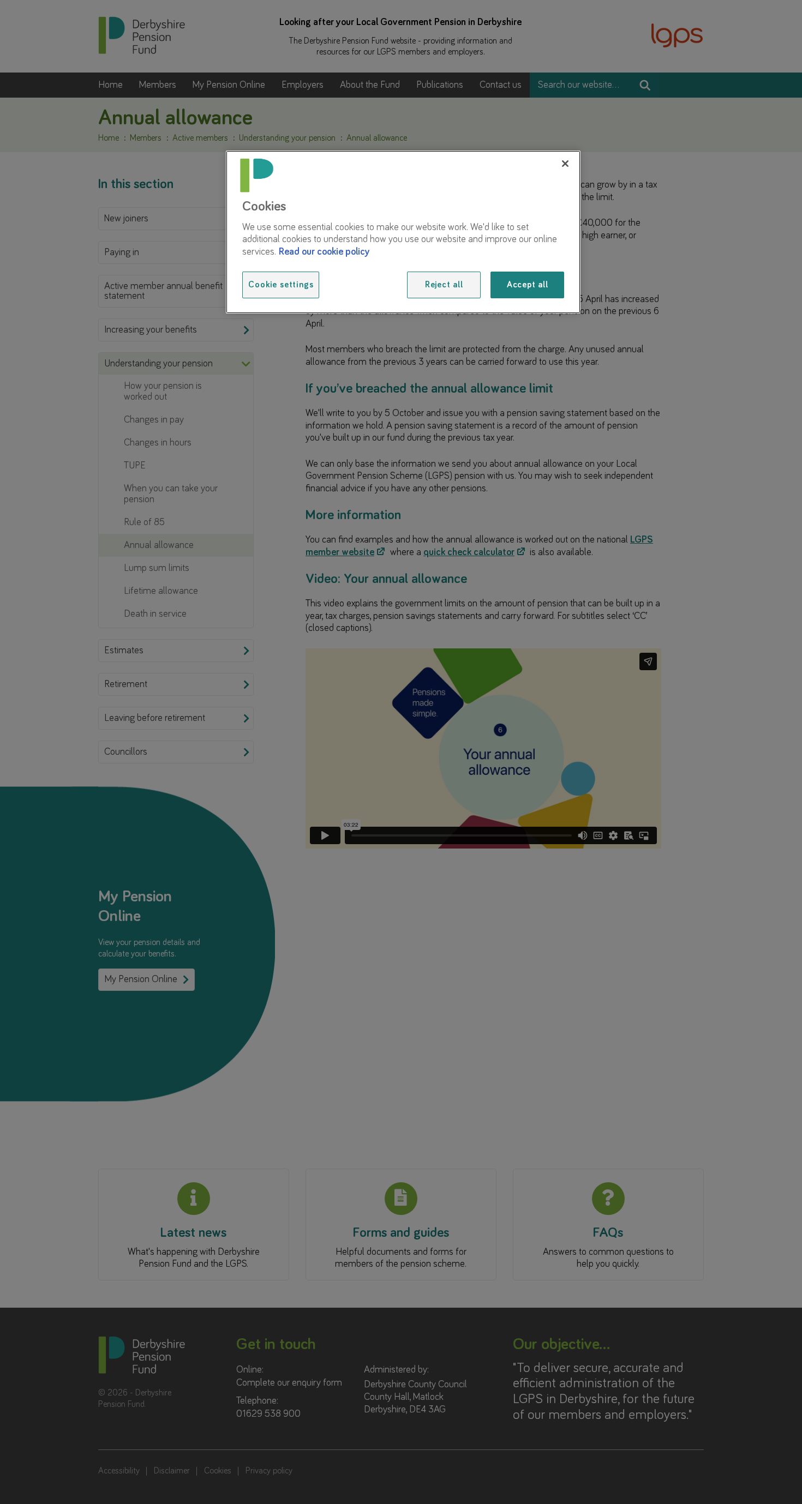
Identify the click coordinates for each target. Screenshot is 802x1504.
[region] (403, 232)
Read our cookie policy (324, 252)
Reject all (444, 284)
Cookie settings (280, 284)
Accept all (527, 284)
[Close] (565, 164)
